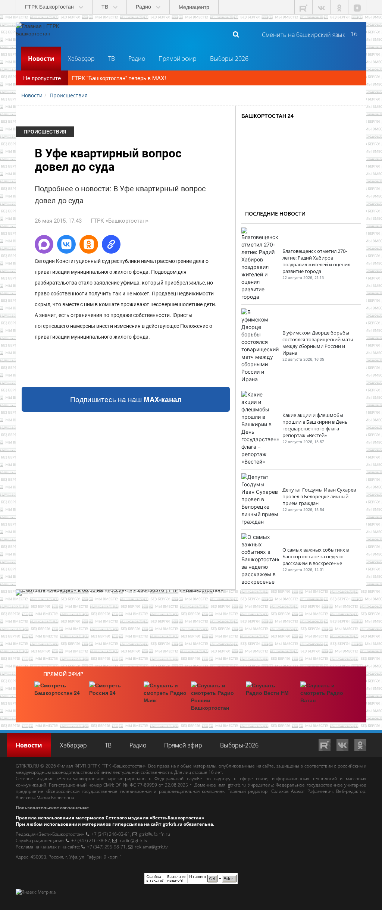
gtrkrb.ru (237, 785)
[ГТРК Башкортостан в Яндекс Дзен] (357, 7)
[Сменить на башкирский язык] (300, 34)
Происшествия (45, 132)
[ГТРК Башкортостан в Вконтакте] (322, 7)
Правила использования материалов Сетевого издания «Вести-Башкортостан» (110, 818)
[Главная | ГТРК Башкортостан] (44, 34)
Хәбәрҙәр (81, 58)
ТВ (111, 58)
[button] (44, 244)
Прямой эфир (178, 58)
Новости (41, 58)
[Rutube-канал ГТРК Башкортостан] (304, 7)
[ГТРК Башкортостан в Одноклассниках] (339, 7)
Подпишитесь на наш (126, 399)
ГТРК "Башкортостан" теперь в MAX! (119, 78)
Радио (136, 58)
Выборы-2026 (229, 58)
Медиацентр (194, 7)
